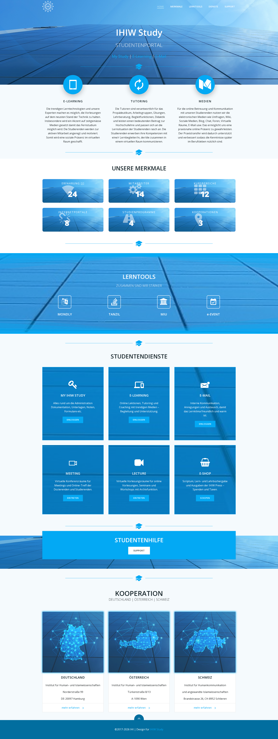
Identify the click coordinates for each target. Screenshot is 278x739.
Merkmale (176, 6)
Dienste (213, 6)
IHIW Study (156, 729)
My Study (120, 56)
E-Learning (141, 56)
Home (160, 6)
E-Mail (160, 56)
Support (230, 6)
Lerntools (195, 6)
